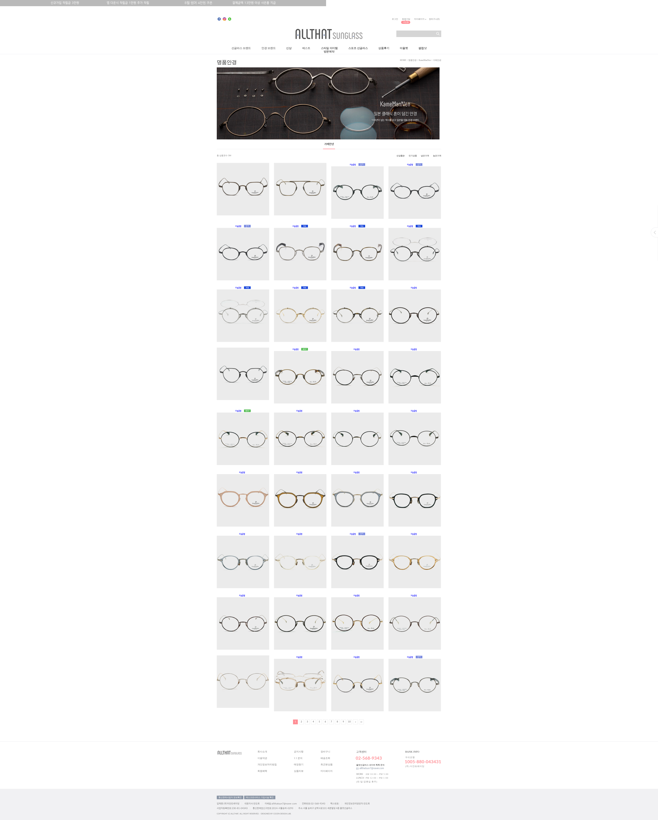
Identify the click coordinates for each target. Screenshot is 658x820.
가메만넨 (437, 60)
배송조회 (325, 758)
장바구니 (325, 751)
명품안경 (412, 60)
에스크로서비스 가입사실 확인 (260, 797)
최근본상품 (327, 764)
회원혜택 (262, 771)
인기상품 (413, 156)
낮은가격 (425, 156)
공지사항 (298, 751)
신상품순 (401, 156)
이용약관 (262, 758)
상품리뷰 (298, 771)
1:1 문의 (298, 758)
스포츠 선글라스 (358, 48)
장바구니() (434, 19)
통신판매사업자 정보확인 (230, 797)
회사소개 (262, 751)
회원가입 (406, 19)
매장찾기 (298, 764)
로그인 (395, 19)
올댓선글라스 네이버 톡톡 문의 (370, 765)
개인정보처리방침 (267, 764)
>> (361, 722)
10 (349, 722)
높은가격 (437, 156)
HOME (403, 60)
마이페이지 (419, 19)
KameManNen (425, 60)
